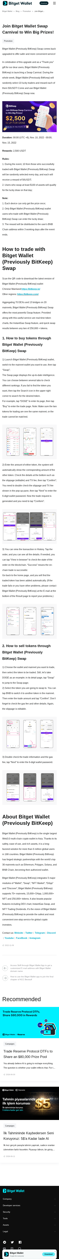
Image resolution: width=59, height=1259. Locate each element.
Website (18, 933)
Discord (51, 933)
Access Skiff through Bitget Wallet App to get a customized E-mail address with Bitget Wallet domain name (31, 968)
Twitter (29, 933)
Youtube (9, 938)
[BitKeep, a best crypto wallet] (29, 1191)
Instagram (35, 938)
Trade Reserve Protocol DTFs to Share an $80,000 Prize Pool (28, 1054)
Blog (17, 11)
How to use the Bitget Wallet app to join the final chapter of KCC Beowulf (31, 978)
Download (49, 1254)
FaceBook (21, 938)
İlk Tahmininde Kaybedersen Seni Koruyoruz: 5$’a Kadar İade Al (28, 1135)
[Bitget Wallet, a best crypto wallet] (21, 3)
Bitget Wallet (7, 11)
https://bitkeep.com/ (28, 294)
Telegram (40, 933)
